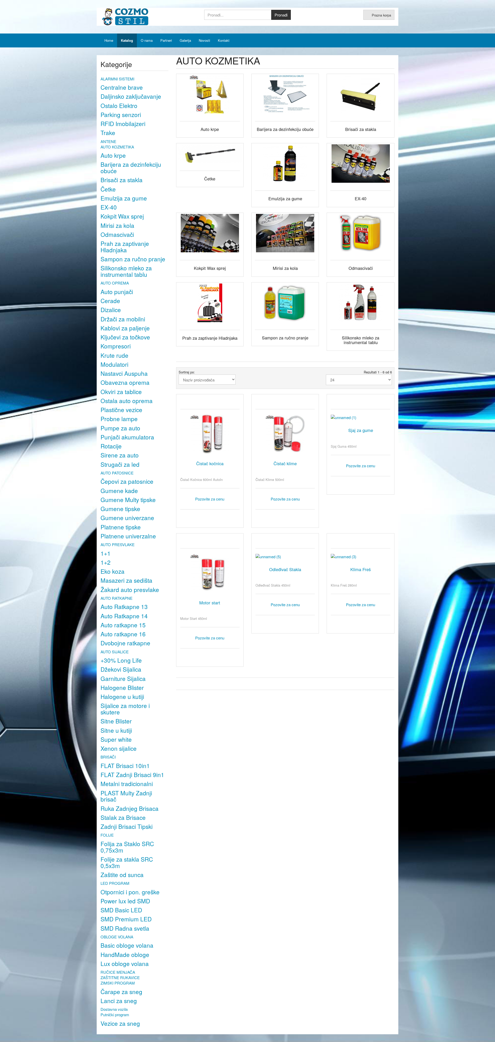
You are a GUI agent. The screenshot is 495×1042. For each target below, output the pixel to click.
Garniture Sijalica (123, 678)
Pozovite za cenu (209, 499)
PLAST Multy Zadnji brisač (126, 796)
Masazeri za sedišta (126, 580)
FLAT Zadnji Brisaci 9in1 (132, 774)
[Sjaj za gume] (360, 417)
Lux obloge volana (125, 963)
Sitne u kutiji (116, 730)
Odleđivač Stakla (285, 569)
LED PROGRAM (115, 883)
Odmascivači (117, 234)
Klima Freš (360, 569)
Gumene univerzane (127, 517)
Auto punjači (117, 291)
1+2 (106, 562)
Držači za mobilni (123, 319)
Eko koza (113, 571)
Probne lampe (119, 418)
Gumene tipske (120, 508)
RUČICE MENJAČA (118, 972)
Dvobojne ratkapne (125, 643)
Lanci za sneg (119, 1000)
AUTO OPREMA (115, 283)
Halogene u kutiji (122, 696)
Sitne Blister (116, 721)
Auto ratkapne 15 (123, 625)
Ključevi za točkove (125, 337)
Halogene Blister (122, 687)
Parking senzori (121, 114)
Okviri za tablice (121, 391)
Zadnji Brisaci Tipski (127, 826)
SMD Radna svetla (125, 928)
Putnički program (115, 1014)
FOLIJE (107, 835)
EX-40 (109, 207)
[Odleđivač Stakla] (285, 556)
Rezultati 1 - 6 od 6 (378, 372)
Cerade (110, 300)
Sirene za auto (120, 455)
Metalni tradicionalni (127, 783)
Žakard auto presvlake (130, 589)
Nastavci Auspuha (124, 373)
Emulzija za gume (124, 198)
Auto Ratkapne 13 (124, 606)
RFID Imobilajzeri (123, 123)
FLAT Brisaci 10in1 (125, 765)
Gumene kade (119, 490)
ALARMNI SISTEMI (117, 78)
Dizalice (111, 309)
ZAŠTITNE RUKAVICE (120, 977)
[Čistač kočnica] (210, 434)
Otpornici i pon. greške (130, 892)
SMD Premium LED (126, 919)
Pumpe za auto (120, 428)
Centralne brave (122, 87)
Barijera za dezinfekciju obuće (131, 167)
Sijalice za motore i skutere (125, 708)
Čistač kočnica (210, 463)
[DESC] (239, 379)
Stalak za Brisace (123, 817)
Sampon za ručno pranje (133, 259)
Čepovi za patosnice (127, 481)
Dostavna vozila (114, 1009)
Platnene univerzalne (128, 536)
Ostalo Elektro (119, 105)
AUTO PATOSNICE (117, 473)
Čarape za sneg (121, 991)
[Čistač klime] (285, 434)
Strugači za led (120, 464)
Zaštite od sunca (122, 874)
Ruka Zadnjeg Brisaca (130, 808)
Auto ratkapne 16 (123, 634)
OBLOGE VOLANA (117, 936)
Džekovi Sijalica (121, 669)
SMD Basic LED (121, 910)
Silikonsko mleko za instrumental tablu (126, 271)
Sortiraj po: (187, 372)
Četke (108, 189)
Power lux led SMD (125, 901)
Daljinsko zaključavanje (131, 96)
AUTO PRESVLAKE (118, 544)
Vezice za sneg (120, 1023)
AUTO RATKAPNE (117, 598)
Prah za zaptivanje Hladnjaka (125, 246)
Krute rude (114, 355)
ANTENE (108, 141)
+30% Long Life (121, 660)
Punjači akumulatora (127, 437)
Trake (108, 132)
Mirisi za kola (117, 225)
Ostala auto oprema (127, 400)
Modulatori (114, 364)
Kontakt (223, 40)
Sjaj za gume (360, 430)
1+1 (106, 553)
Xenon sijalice (119, 748)
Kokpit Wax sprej (122, 216)
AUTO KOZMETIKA (117, 146)
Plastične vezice (121, 409)
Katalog (127, 40)
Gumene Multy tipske (128, 499)
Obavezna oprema (125, 382)
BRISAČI (108, 757)
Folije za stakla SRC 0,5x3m (127, 862)
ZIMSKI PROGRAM (118, 983)
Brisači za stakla (122, 180)
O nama (147, 40)
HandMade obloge (125, 954)
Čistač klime (285, 463)
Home (108, 40)
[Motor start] (210, 573)
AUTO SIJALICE (115, 651)
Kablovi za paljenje (125, 328)
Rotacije (111, 446)
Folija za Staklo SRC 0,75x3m (127, 846)
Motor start (209, 602)
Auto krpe (113, 155)
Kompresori (116, 346)
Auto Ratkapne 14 (124, 616)
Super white (116, 739)
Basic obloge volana (127, 945)
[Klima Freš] (360, 556)
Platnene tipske (121, 527)
